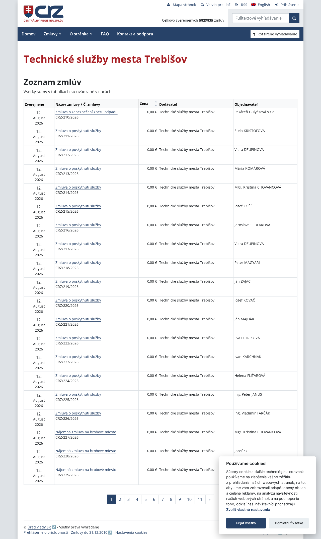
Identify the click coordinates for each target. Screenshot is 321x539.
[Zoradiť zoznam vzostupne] (156, 101)
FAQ (105, 34)
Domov (29, 34)
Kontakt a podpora (135, 34)
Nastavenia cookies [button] (131, 532)
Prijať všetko (246, 523)
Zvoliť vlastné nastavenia (248, 509)
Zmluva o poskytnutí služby (78, 130)
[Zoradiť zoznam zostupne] (156, 105)
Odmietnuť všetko (289, 523)
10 (189, 499)
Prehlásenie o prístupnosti (46, 532)
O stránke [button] (79, 34)
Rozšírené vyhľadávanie (277, 34)
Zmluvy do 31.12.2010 (89, 532)
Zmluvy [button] (51, 34)
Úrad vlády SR (39, 527)
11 (200, 499)
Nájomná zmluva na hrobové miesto (85, 432)
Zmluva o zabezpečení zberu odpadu (86, 111)
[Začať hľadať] (294, 18)
